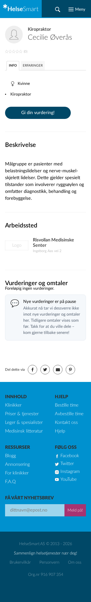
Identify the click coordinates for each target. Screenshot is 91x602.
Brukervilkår (20, 562)
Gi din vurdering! (38, 113)
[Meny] (77, 9)
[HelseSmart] (21, 8)
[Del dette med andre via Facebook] (32, 369)
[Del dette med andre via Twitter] (45, 369)
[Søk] (57, 9)
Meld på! (75, 510)
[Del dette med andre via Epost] (57, 369)
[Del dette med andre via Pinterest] (70, 369)
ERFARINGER (33, 65)
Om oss (74, 562)
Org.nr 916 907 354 (45, 575)
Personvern (49, 562)
